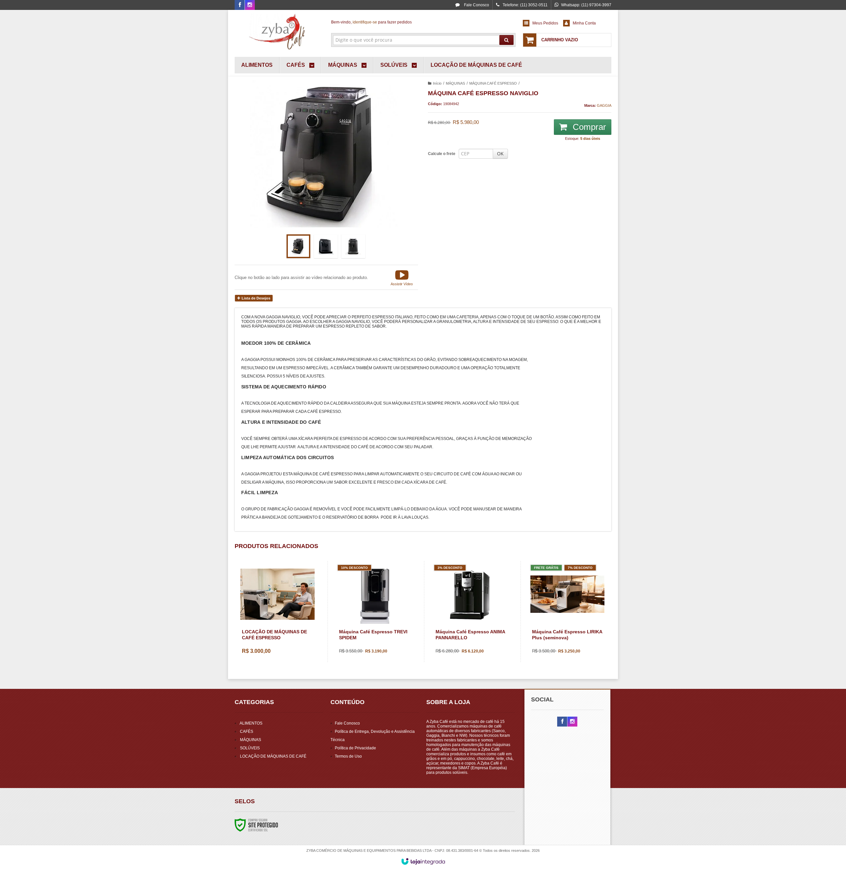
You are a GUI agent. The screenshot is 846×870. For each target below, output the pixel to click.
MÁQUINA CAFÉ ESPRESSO (493, 83)
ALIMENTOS (251, 723)
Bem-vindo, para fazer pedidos (371, 22)
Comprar (588, 127)
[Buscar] (506, 40)
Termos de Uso (348, 756)
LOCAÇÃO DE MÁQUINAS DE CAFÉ (273, 756)
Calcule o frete (441, 153)
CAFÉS (246, 731)
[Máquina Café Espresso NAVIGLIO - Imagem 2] (326, 246)
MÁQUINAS (455, 83)
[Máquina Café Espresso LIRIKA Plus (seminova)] (567, 611)
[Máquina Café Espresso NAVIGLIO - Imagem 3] (353, 246)
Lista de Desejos (255, 298)
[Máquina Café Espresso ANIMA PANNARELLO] (471, 611)
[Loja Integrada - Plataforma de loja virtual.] (423, 861)
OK (500, 153)
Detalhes (281, 633)
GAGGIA (604, 105)
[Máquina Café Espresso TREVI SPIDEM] (374, 611)
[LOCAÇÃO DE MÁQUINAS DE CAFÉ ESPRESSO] (277, 611)
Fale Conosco (476, 5)
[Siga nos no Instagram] (250, 5)
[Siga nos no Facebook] (240, 5)
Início (437, 83)
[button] (402, 277)
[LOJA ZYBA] (278, 31)
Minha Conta (584, 23)
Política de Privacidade (355, 748)
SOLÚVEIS (250, 748)
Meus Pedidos (545, 23)
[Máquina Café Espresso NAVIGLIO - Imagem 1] (298, 246)
